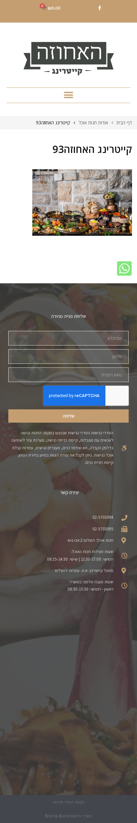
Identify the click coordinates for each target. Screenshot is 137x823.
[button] (68, 95)
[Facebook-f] (99, 8)
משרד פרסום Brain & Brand (68, 816)
